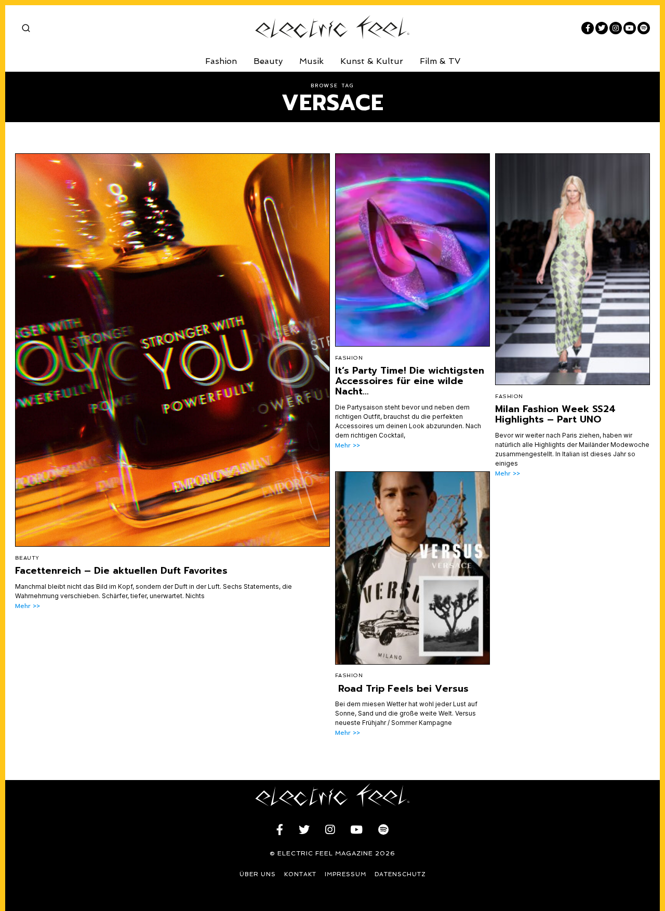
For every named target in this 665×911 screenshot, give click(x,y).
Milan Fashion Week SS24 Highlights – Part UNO (555, 414)
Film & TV (440, 61)
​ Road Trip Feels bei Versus (402, 688)
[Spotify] (643, 28)
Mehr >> (27, 606)
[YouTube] (629, 28)
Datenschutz (400, 874)
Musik (311, 61)
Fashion (221, 61)
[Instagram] (615, 28)
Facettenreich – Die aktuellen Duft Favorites (121, 570)
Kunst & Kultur (371, 61)
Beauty (268, 61)
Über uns (258, 874)
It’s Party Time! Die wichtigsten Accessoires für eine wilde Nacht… (409, 381)
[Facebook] (587, 28)
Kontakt (300, 874)
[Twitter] (601, 28)
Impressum (345, 874)
